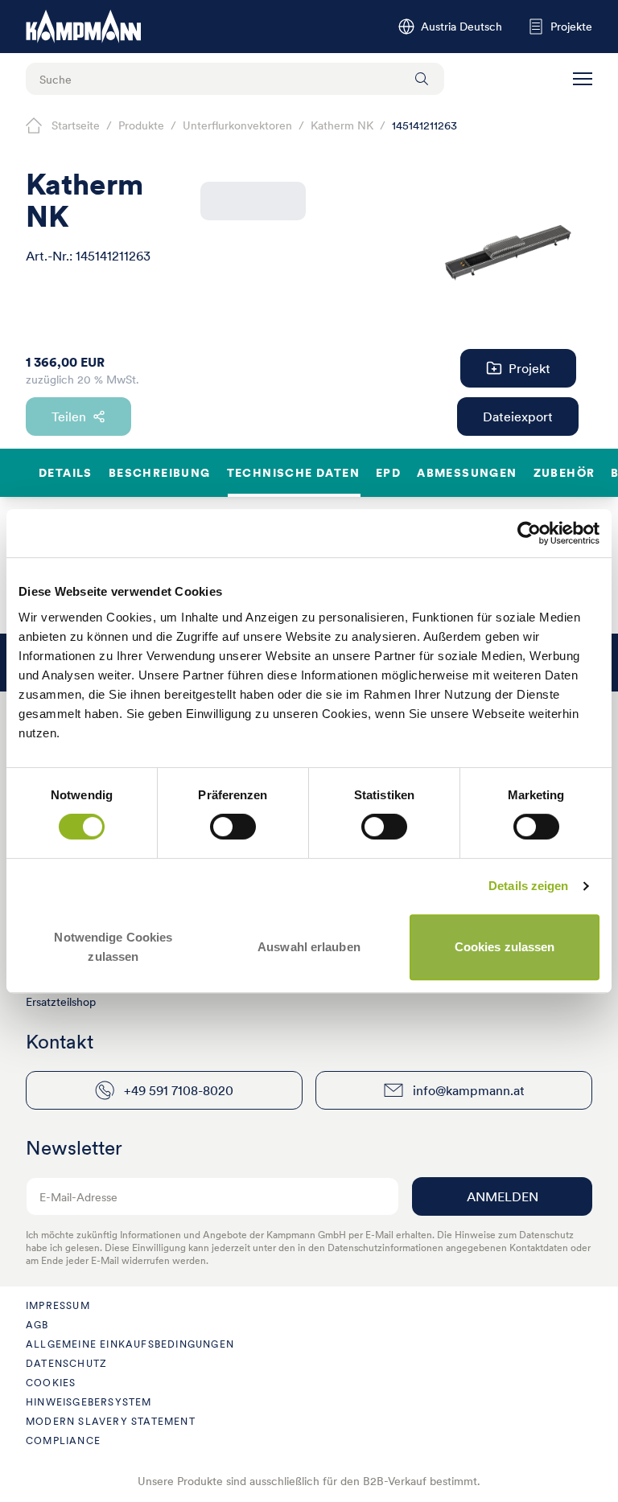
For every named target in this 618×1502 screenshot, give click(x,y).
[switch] (233, 826)
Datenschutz (66, 1363)
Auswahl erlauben (309, 947)
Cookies (51, 1383)
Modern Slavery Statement (111, 1421)
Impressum (58, 1305)
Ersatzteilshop (61, 1002)
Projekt (529, 368)
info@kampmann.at (469, 1090)
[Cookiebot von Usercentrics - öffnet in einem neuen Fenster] (529, 533)
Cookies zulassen (505, 947)
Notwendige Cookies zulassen (113, 946)
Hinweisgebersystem (89, 1402)
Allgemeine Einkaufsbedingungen (130, 1344)
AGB (37, 1325)
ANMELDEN (502, 1196)
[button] (582, 79)
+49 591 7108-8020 (178, 1090)
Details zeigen (528, 886)
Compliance (63, 1440)
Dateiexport (518, 416)
